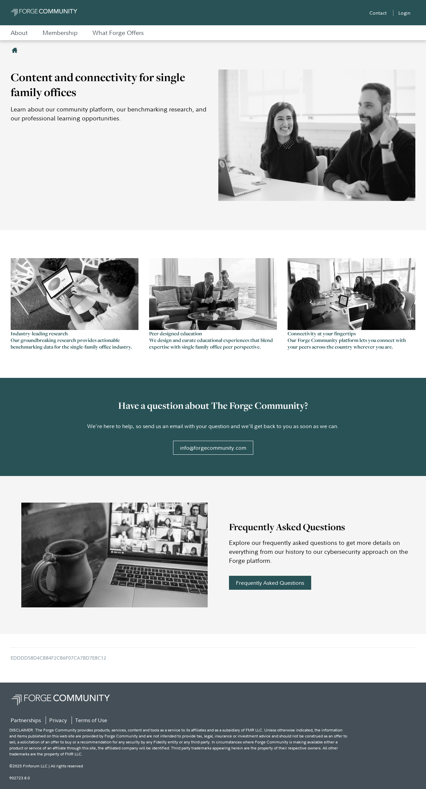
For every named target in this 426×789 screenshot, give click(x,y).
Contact (378, 13)
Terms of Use (91, 720)
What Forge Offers (118, 33)
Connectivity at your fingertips (322, 333)
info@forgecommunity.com (213, 447)
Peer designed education (175, 333)
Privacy (58, 720)
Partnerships (26, 720)
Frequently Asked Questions (270, 582)
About (19, 33)
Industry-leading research (39, 333)
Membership (60, 33)
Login (404, 13)
